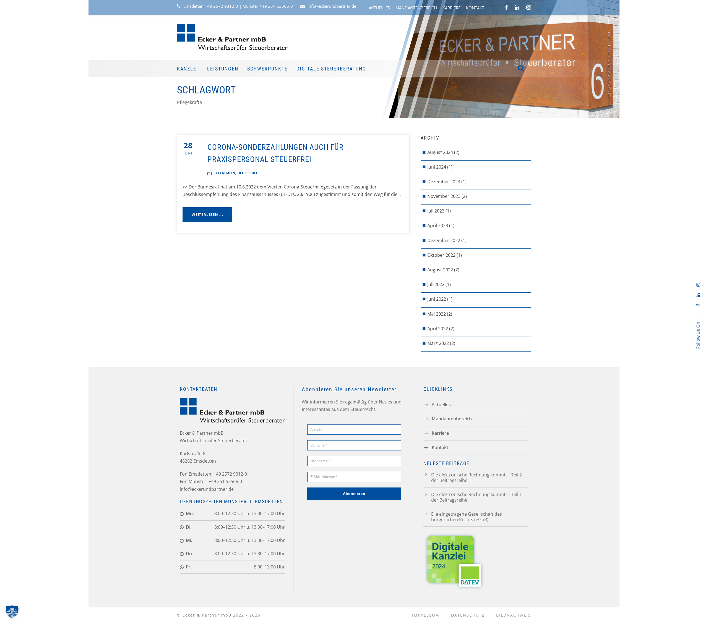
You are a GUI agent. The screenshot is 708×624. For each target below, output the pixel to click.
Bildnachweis (513, 615)
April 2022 (437, 329)
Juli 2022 (435, 284)
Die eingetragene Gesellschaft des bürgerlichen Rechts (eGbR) (466, 517)
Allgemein (225, 173)
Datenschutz (468, 615)
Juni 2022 (436, 299)
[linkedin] (698, 295)
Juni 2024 (436, 167)
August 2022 (440, 270)
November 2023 (443, 196)
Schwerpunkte (267, 69)
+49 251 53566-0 (276, 6)
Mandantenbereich (416, 8)
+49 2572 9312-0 (221, 6)
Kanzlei (187, 69)
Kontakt (475, 8)
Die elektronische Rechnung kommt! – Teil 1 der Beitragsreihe (476, 497)
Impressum (425, 615)
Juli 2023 (435, 211)
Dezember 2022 (443, 240)
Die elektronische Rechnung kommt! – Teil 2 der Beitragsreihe (476, 477)
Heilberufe (248, 173)
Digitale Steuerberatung (331, 69)
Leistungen (222, 69)
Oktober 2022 (441, 255)
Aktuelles (379, 8)
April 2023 (437, 225)
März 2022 (438, 343)
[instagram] (698, 285)
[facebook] (698, 305)
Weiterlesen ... (207, 214)
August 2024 (440, 152)
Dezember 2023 (443, 182)
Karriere (451, 8)
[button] (12, 612)
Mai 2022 (436, 314)
